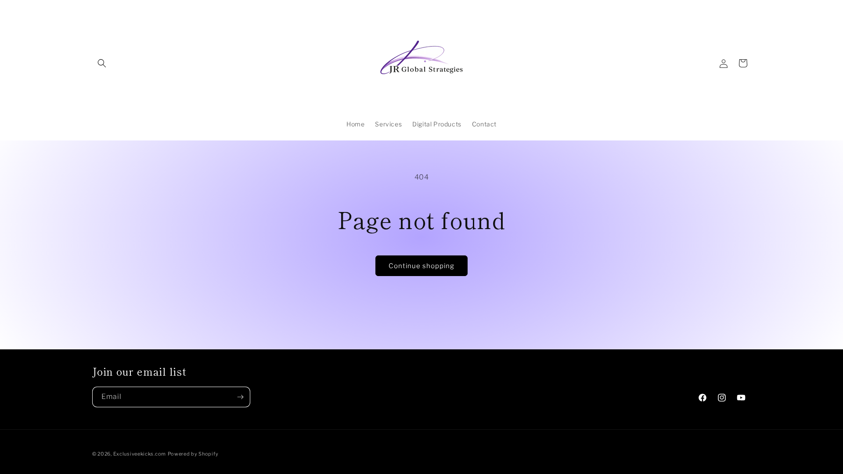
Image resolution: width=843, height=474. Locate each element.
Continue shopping (421, 266)
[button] (102, 63)
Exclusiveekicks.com (139, 454)
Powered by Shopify (193, 454)
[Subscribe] (240, 397)
